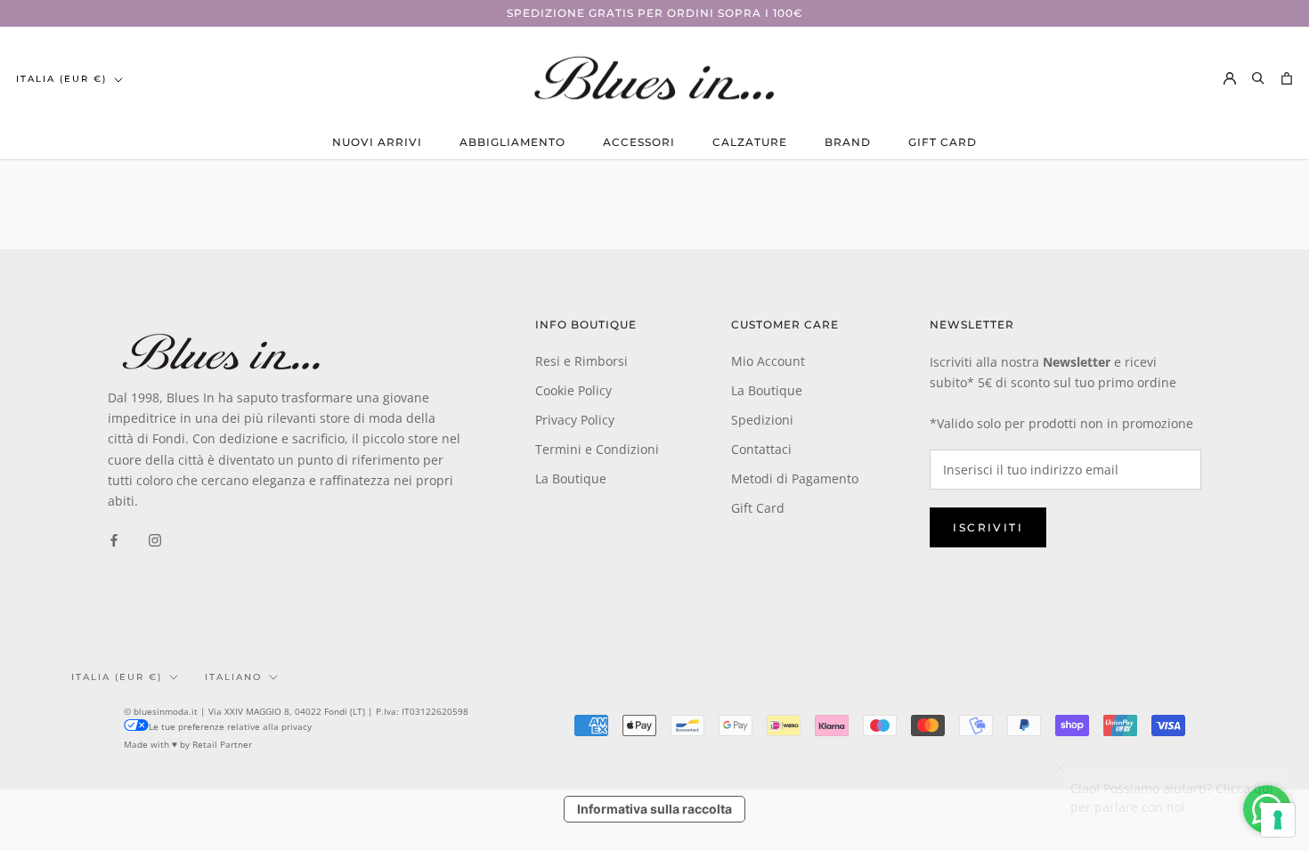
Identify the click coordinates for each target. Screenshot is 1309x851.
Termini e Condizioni (597, 449)
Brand (848, 142)
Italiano (233, 677)
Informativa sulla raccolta (654, 808)
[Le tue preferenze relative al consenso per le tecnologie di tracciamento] (1278, 820)
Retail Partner (222, 744)
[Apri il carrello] (1287, 78)
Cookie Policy (573, 390)
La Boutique (570, 478)
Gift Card (942, 142)
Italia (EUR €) (61, 79)
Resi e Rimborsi (581, 361)
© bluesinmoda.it (161, 711)
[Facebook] (114, 539)
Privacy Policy (574, 419)
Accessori (639, 142)
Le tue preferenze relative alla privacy (230, 726)
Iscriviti (988, 527)
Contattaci (761, 449)
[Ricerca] (1258, 78)
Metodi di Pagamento (794, 478)
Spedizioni (762, 419)
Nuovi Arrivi (377, 142)
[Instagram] (155, 539)
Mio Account (768, 361)
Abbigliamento (512, 142)
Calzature (749, 142)
